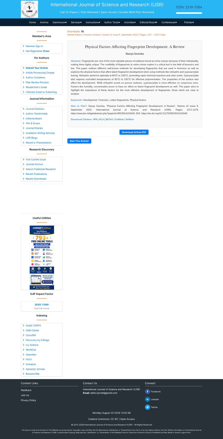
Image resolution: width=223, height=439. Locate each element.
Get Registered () (38, 51)
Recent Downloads (36, 178)
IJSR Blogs (32, 137)
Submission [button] (59, 22)
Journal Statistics (35, 108)
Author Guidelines (35, 77)
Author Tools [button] (111, 22)
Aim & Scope (33, 123)
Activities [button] (129, 22)
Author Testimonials (37, 113)
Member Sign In (34, 46)
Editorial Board (34, 118)
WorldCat (31, 349)
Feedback (26, 390)
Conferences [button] (168, 22)
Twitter (154, 407)
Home (32, 22)
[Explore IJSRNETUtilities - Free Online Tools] (41, 258)
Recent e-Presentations (38, 142)
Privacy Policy (28, 400)
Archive (44, 22)
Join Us (25, 395)
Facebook (155, 391)
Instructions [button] (92, 22)
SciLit (29, 359)
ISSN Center (32, 330)
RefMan (130, 119)
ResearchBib (33, 373)
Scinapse (31, 364)
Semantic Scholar (35, 369)
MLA (101, 119)
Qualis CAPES (33, 325)
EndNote (119, 119)
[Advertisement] (42, 199)
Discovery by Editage (37, 340)
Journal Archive (34, 164)
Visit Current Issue (36, 159)
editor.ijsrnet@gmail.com (103, 392)
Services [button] (75, 22)
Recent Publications (36, 174)
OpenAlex (31, 354)
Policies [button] (188, 22)
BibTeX (109, 119)
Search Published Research (41, 169)
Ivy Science (32, 344)
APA (95, 119)
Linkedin (154, 399)
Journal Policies (34, 128)
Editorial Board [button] (148, 22)
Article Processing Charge (40, 72)
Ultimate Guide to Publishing (41, 92)
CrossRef (31, 335)
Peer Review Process (37, 82)
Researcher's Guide (36, 87)
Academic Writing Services (40, 133)
